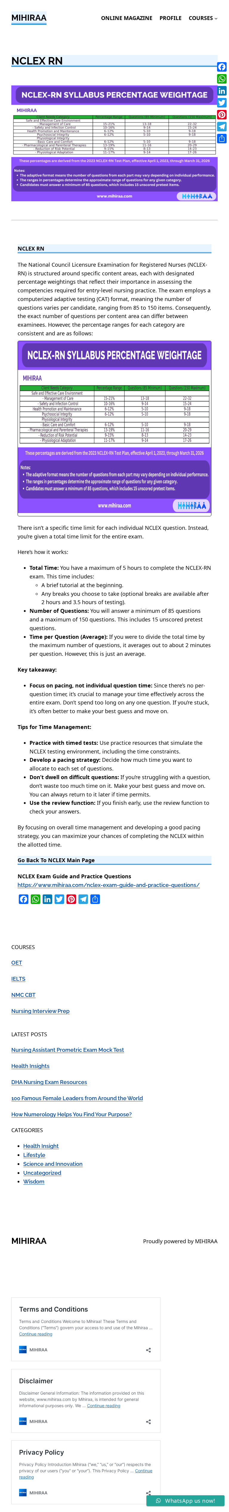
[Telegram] (222, 127)
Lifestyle (34, 1155)
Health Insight (41, 1146)
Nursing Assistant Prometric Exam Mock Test (67, 1050)
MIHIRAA (29, 18)
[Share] (222, 139)
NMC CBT (23, 995)
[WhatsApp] (222, 79)
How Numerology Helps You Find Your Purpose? (71, 1114)
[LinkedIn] (222, 91)
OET (16, 963)
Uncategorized (42, 1173)
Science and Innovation (53, 1164)
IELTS (18, 979)
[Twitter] (222, 103)
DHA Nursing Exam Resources (49, 1082)
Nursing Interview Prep (40, 1011)
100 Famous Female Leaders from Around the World (77, 1098)
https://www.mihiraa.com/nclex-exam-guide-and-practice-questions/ (109, 885)
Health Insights (30, 1066)
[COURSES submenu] (216, 18)
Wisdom (33, 1181)
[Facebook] (222, 67)
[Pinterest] (222, 115)
